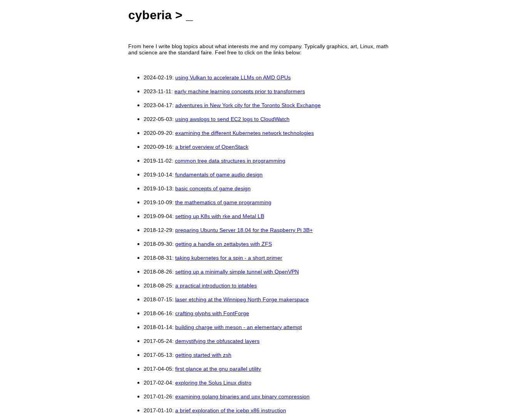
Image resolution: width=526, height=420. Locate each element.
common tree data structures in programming (230, 161)
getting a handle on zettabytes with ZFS (223, 244)
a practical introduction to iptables (216, 285)
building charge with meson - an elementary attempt (238, 327)
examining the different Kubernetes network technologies (244, 133)
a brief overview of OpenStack (211, 147)
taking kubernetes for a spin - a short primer (228, 258)
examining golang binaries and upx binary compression (242, 396)
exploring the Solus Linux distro (213, 383)
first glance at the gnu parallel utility (218, 369)
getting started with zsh (203, 355)
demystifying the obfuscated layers (217, 341)
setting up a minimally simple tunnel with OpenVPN (237, 272)
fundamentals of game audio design (219, 174)
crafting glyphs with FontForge (212, 313)
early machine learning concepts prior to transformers (239, 91)
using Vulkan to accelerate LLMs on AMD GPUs (233, 77)
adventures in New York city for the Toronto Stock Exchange (248, 105)
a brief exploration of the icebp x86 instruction (230, 410)
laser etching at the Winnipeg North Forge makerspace (242, 299)
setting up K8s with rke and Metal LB (219, 216)
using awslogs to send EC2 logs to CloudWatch (232, 119)
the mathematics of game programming (223, 202)
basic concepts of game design (213, 188)
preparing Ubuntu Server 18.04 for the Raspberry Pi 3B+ (244, 230)
